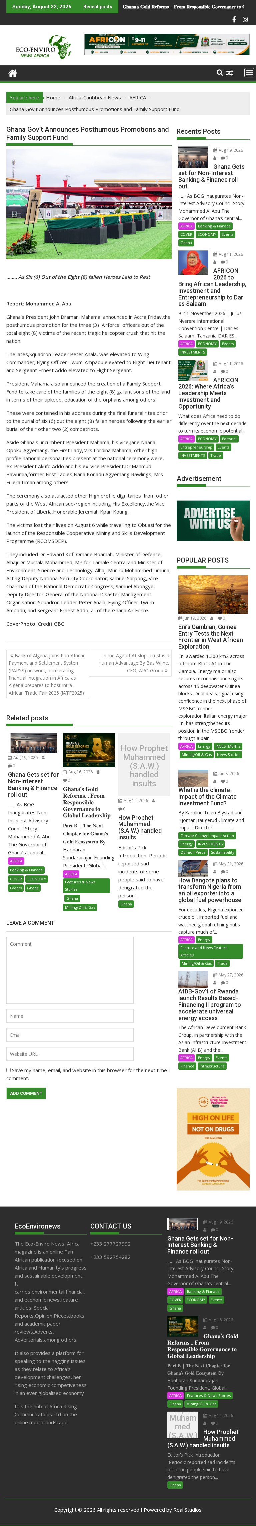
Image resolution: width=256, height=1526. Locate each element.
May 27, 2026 (230, 975)
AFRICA (16, 860)
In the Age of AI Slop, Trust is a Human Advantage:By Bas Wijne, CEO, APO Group (133, 663)
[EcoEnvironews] (13, 72)
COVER (16, 878)
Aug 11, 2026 (230, 254)
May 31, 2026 (230, 864)
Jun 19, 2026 (194, 618)
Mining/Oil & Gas (80, 907)
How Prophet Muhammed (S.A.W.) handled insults (180, 6)
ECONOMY (36, 878)
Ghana (33, 887)
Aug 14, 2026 (135, 800)
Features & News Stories (80, 885)
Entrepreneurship (196, 447)
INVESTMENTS (192, 351)
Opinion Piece (193, 852)
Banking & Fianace (26, 869)
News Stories (228, 754)
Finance (187, 1065)
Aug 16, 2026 (80, 772)
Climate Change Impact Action (207, 835)
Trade (215, 455)
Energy (204, 746)
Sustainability (222, 852)
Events (16, 887)
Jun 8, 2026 (228, 773)
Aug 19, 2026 (25, 757)
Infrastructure (212, 1065)
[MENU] (249, 72)
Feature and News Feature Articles (204, 951)
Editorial (229, 438)
